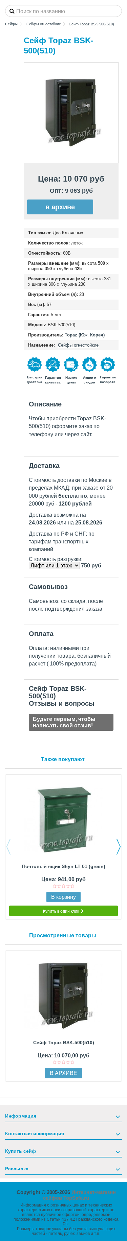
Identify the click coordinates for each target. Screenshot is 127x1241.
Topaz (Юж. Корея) (85, 334)
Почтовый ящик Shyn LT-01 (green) (63, 866)
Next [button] (118, 847)
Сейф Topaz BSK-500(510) (63, 1042)
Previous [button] (8, 847)
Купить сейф (20, 1151)
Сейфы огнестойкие (78, 345)
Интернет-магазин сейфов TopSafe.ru (79, 1195)
